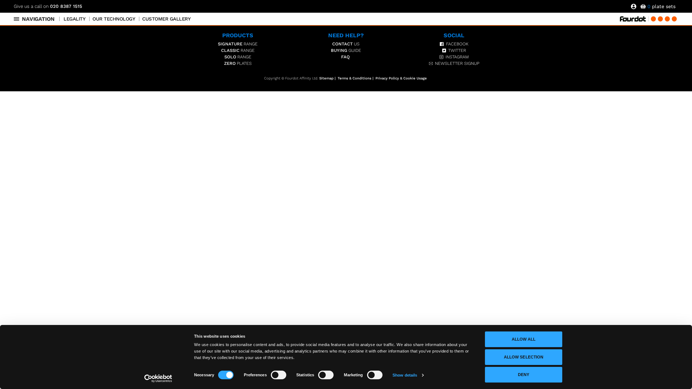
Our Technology (113, 19)
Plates (238, 63)
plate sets (661, 6)
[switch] (278, 375)
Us (346, 43)
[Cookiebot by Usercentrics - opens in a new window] (158, 378)
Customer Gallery (166, 19)
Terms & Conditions (354, 78)
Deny (523, 374)
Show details (404, 375)
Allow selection (524, 357)
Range (238, 43)
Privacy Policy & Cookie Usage (401, 78)
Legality (74, 19)
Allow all (523, 339)
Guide (346, 50)
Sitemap (326, 78)
